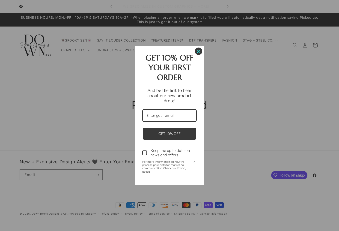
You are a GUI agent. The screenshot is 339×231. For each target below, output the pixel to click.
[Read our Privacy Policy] (194, 162)
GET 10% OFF (169, 133)
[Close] (198, 51)
